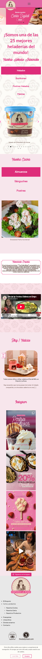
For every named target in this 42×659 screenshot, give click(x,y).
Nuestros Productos (13, 613)
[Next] (38, 126)
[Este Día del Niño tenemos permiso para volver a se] (21, 551)
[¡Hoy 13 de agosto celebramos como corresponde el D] (21, 470)
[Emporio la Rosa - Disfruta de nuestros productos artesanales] (10, 5)
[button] (29, 4)
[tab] (21, 70)
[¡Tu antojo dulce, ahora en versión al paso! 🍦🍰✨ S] (21, 430)
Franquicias (7, 617)
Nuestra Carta (11, 610)
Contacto (6, 625)
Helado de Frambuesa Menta (19, 142)
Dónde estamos (9, 623)
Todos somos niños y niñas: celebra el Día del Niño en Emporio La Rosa (21, 380)
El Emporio (7, 601)
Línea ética (7, 620)
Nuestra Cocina (11, 608)
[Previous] (1, 223)
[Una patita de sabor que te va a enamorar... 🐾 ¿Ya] (21, 511)
